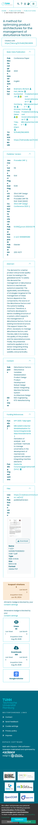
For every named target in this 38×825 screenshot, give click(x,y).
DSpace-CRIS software (19, 746)
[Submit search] (18, 3)
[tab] (19, 52)
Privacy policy (11, 731)
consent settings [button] (11, 604)
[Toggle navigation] (33, 3)
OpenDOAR (11, 797)
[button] (28, 4)
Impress (8, 735)
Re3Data (24, 787)
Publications (15, 11)
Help (21, 3)
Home (4, 11)
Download (23, 541)
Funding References (15, 414)
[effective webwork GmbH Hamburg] (17, 755)
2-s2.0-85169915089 (22, 237)
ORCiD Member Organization (26, 776)
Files (8, 488)
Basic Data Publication (16, 52)
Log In (25, 3)
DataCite (9, 787)
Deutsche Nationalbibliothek (9, 776)
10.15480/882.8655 (21, 132)
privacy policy (30, 814)
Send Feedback (11, 721)
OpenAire (27, 797)
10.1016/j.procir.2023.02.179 (24, 227)
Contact (8, 717)
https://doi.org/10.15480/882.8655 (19, 43)
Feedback (19, 819)
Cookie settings (11, 726)
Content (10, 361)
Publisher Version (14, 154)
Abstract (10, 264)
